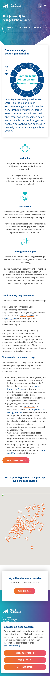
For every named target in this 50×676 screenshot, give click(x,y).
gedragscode (11, 318)
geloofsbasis (29, 406)
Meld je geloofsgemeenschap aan (24, 28)
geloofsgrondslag (27, 315)
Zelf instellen (25, 660)
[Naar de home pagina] (11, 5)
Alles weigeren (25, 667)
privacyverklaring (12, 645)
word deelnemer (15, 460)
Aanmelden (23, 591)
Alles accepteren (25, 653)
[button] (40, 5)
